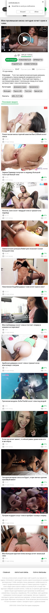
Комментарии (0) (30, 64)
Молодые (7, 91)
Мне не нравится (18, 55)
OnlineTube (20, 605)
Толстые (28, 91)
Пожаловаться (25, 60)
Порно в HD (18, 91)
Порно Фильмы (39, 572)
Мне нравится (15, 55)
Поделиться (17, 64)
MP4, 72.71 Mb (17, 96)
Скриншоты (37, 60)
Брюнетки (38, 91)
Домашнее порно (20, 87)
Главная (6, 572)
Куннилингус (34, 87)
